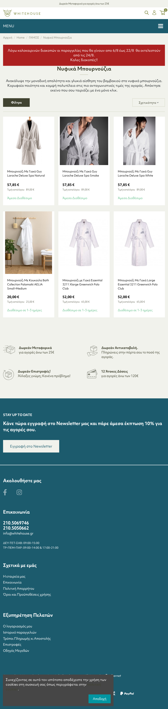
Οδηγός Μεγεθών (16, 650)
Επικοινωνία (12, 582)
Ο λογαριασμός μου (17, 626)
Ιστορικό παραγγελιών (19, 632)
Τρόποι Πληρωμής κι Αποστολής (27, 638)
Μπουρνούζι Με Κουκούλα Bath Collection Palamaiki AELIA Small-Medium (28, 284)
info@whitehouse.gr (18, 533)
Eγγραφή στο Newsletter (31, 446)
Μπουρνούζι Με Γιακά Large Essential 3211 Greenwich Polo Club (138, 284)
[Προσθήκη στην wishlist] (34, 164)
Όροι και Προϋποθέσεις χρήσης (27, 594)
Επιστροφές (12, 644)
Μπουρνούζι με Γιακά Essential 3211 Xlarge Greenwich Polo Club (82, 284)
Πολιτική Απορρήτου (18, 588)
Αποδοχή (99, 698)
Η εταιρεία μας (14, 576)
